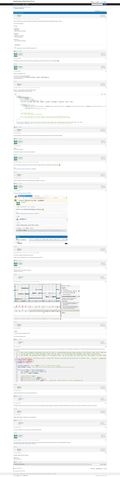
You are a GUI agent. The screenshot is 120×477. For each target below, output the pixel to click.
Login (23, 4)
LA (101, 1)
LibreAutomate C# (21, 7)
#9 (105, 190)
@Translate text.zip (20, 48)
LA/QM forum (15, 7)
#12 (105, 281)
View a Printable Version (18, 468)
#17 (105, 414)
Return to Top (15, 473)
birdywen (20, 277)
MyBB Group (25, 475)
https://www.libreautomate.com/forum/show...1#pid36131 (25, 168)
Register (27, 4)
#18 (105, 427)
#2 (105, 58)
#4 (105, 87)
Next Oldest (16, 464)
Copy (102, 94)
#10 (105, 252)
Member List (43, 473)
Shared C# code (28, 7)
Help (104, 94)
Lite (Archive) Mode (22, 473)
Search (97, 1)
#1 (105, 18)
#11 (105, 267)
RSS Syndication (37, 473)
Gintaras (38, 87)
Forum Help (54, 473)
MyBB (18, 475)
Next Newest (22, 464)
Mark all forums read (29, 473)
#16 (105, 403)
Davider (20, 53)
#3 (105, 71)
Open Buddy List (48, 473)
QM (105, 1)
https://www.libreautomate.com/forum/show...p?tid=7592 (25, 443)
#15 (105, 390)
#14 (105, 346)
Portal (93, 1)
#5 (105, 133)
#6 (105, 145)
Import (15, 23)
